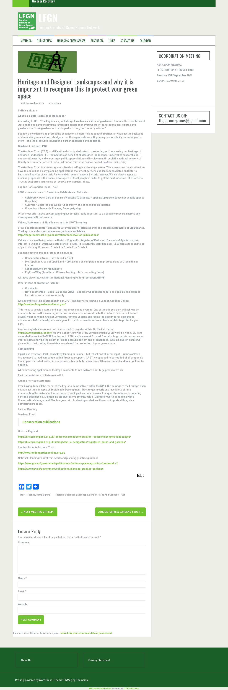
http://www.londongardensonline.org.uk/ (42, 304)
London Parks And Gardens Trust (107, 494)
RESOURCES (97, 41)
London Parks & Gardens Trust (120, 511)
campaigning (43, 494)
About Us (26, 660)
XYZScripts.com (131, 688)
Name (22, 578)
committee (55, 103)
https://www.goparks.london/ (35, 332)
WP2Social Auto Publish (100, 688)
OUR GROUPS (44, 41)
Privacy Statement (99, 660)
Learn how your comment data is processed (86, 633)
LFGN (48, 17)
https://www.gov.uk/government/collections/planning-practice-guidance (60, 468)
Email (22, 591)
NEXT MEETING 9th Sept (38, 511)
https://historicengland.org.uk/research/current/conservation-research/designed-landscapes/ (74, 436)
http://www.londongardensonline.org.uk (41, 452)
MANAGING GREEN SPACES (71, 41)
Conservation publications (41, 422)
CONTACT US (127, 41)
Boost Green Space (44, 3)
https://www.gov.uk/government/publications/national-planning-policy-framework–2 (68, 463)
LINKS (112, 41)
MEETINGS (26, 41)
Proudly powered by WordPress (34, 680)
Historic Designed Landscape (71, 494)
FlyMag (68, 680)
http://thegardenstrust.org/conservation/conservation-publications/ (58, 235)
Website (22, 604)
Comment (24, 542)
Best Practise (27, 494)
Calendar (145, 41)
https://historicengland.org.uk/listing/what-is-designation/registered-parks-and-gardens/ (72, 442)
